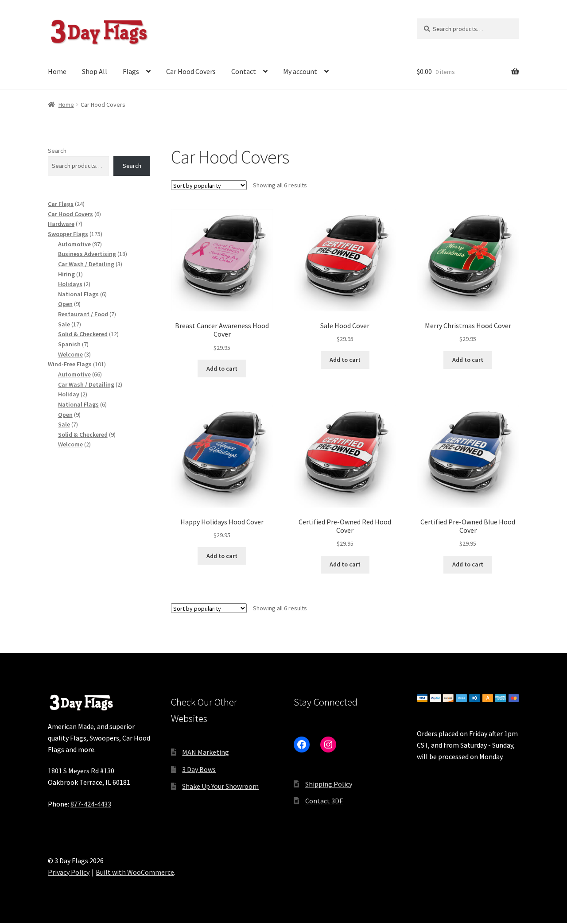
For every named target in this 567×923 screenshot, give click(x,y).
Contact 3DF (324, 800)
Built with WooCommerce (135, 872)
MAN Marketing (205, 752)
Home (57, 71)
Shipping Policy (328, 784)
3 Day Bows (199, 769)
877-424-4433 (90, 803)
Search (57, 151)
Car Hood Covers (191, 71)
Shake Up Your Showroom (220, 786)
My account (300, 71)
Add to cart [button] (221, 368)
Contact (243, 71)
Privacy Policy (68, 872)
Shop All (94, 71)
